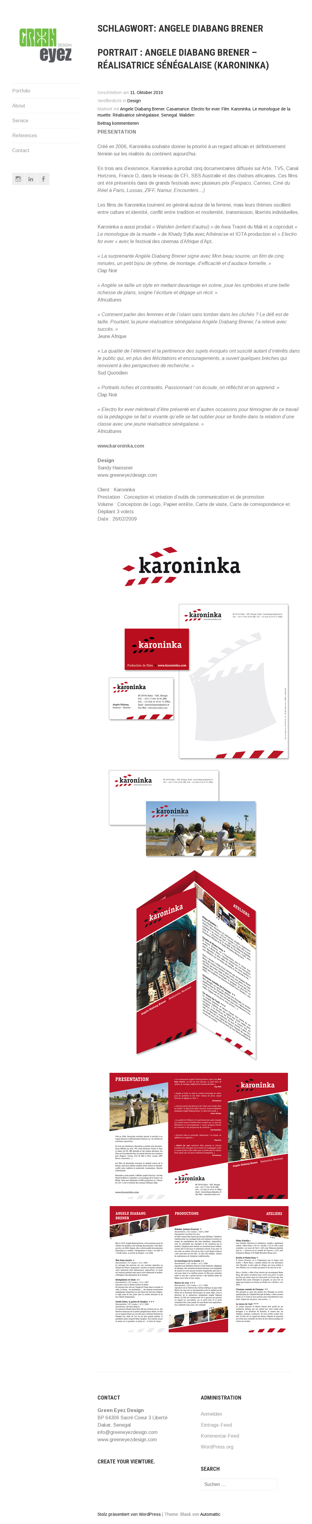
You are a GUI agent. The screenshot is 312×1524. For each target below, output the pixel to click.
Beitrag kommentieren (118, 123)
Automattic (210, 1514)
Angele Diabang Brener (142, 109)
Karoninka (240, 109)
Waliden (186, 115)
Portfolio (21, 90)
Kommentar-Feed (220, 1436)
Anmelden (211, 1414)
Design (134, 101)
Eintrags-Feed (216, 1425)
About (18, 105)
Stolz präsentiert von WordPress (129, 1514)
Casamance (177, 109)
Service (20, 120)
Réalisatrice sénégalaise (136, 115)
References (24, 135)
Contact (21, 150)
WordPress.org (217, 1446)
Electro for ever (205, 109)
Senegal (169, 115)
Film (225, 109)
